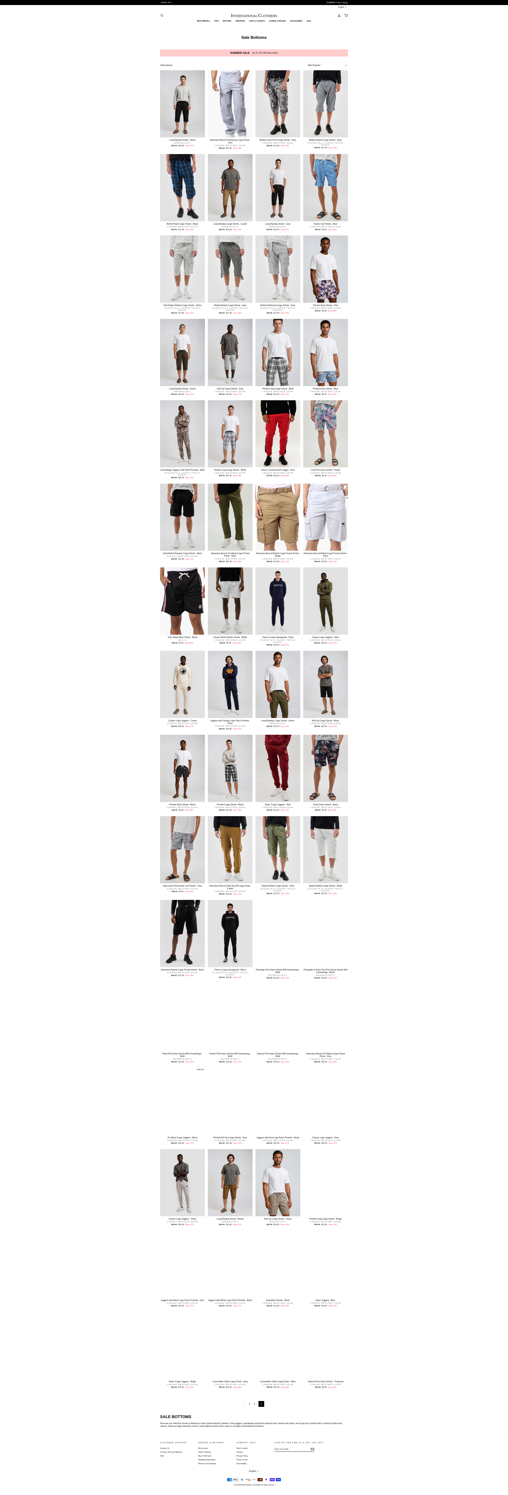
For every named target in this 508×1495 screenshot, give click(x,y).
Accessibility (241, 1464)
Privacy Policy (242, 1456)
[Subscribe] (312, 1449)
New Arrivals (203, 21)
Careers (239, 1452)
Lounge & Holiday (277, 21)
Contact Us (164, 1448)
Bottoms (227, 21)
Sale (309, 21)
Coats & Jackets (257, 21)
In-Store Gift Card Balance (171, 1452)
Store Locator (242, 1448)
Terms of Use (242, 1460)
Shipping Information (207, 1460)
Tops (216, 21)
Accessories (296, 21)
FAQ (162, 1456)
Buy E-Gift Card (204, 1456)
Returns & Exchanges (207, 1464)
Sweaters (240, 21)
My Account (203, 1448)
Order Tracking (204, 1452)
